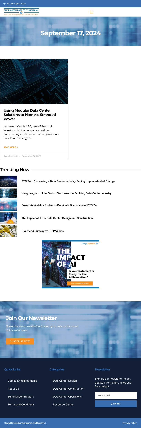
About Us (13, 388)
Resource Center (63, 404)
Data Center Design (65, 380)
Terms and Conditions (21, 404)
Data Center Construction (68, 388)
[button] (91, 12)
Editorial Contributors (21, 396)
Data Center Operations (67, 396)
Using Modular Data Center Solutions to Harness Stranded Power (30, 114)
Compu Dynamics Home (22, 380)
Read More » (11, 147)
